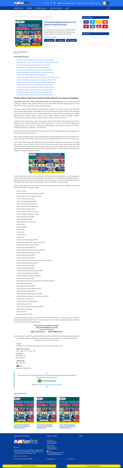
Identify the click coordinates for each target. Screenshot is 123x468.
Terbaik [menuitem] (29, 8)
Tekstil (20, 16)
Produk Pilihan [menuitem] (40, 8)
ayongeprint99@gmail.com (67, 3)
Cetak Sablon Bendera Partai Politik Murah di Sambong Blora (35, 90)
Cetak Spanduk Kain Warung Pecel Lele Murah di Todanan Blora (35, 87)
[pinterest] (54, 3)
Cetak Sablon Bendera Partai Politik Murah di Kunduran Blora (35, 94)
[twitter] (92, 22)
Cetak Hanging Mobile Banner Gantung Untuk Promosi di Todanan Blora (38, 77)
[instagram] (51, 3)
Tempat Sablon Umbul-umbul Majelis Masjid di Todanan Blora (35, 85)
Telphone (61, 40)
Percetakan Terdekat (61, 459)
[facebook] (45, 3)
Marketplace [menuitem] (18, 8)
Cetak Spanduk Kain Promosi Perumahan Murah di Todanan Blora (36, 82)
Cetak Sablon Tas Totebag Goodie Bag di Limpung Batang (34, 67)
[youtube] (48, 3)
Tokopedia (72, 40)
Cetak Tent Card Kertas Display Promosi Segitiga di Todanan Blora (36, 80)
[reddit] (105, 22)
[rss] (98, 22)
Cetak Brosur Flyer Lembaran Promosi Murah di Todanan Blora (35, 60)
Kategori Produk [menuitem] (56, 8)
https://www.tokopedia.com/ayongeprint (50, 384)
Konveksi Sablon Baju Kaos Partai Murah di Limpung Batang (34, 70)
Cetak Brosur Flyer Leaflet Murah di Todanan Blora (32, 75)
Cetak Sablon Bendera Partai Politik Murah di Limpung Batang (35, 72)
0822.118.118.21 (82, 3)
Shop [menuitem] (67, 8)
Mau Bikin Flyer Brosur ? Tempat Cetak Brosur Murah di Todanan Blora (38, 62)
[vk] (92, 26)
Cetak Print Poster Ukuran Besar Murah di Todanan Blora (34, 65)
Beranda (16, 16)
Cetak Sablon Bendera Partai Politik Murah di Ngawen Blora (34, 92)
